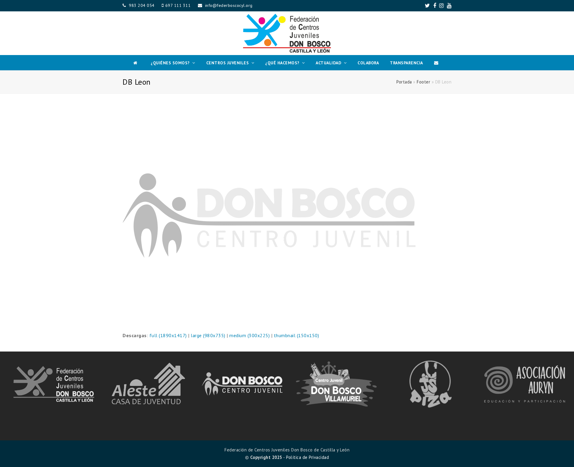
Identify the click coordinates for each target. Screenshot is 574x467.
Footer (423, 82)
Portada (404, 82)
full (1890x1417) (168, 335)
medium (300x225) (249, 335)
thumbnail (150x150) (296, 335)
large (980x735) (208, 335)
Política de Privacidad (307, 457)
